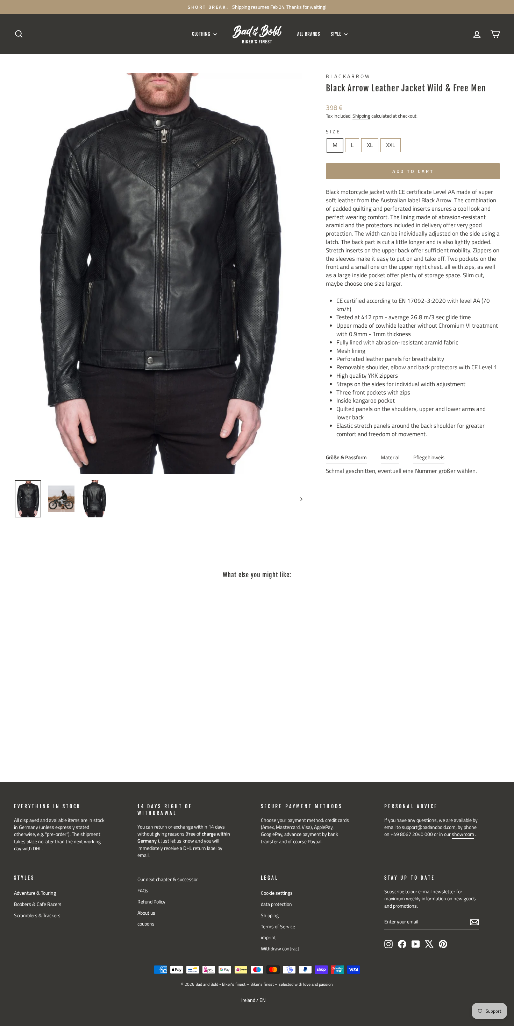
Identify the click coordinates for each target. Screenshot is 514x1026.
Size (333, 131)
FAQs (142, 890)
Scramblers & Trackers (37, 915)
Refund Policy (151, 902)
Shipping (361, 116)
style (337, 34)
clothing (202, 34)
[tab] (346, 459)
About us (146, 913)
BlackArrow (348, 76)
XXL (390, 144)
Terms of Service (278, 926)
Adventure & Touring (35, 893)
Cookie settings (277, 893)
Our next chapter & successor (167, 879)
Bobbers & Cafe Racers (38, 904)
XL (370, 144)
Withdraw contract (280, 948)
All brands (308, 34)
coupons (146, 924)
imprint (268, 937)
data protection (276, 904)
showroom (463, 834)
